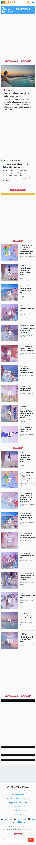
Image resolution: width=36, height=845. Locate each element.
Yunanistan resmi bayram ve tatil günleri (27, 537)
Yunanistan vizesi (18, 806)
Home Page (18, 814)
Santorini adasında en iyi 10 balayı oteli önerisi (27, 618)
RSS (26, 829)
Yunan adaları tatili (18, 790)
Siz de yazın (18, 827)
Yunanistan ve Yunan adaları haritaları (27, 253)
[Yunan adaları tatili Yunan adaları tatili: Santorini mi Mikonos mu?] (18, 760)
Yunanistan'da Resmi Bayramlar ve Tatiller (27, 349)
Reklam (11, 827)
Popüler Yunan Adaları (18, 802)
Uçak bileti (8, 819)
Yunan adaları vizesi (18, 810)
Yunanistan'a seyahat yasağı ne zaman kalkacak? (27, 578)
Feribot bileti (21, 819)
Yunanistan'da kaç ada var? (27, 557)
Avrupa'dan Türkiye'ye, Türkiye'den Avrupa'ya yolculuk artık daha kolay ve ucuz (27, 498)
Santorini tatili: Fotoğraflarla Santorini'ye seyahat (26, 371)
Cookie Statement (18, 829)
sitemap (30, 829)
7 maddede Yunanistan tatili (27, 597)
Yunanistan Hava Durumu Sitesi (25, 430)
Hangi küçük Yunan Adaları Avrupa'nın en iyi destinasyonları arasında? (27, 414)
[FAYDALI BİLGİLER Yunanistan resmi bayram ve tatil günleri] (18, 747)
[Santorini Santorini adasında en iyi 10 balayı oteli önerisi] (18, 700)
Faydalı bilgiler (18, 794)
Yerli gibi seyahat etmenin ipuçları (25, 390)
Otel (32, 819)
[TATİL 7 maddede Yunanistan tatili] (18, 755)
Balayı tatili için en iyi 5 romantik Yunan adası (27, 639)
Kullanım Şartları (28, 827)
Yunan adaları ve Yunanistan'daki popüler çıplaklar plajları (25, 271)
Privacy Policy (7, 829)
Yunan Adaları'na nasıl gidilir (18, 798)
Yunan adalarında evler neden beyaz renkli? (26, 290)
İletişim (6, 827)
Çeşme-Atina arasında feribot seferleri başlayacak (27, 330)
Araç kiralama (19, 822)
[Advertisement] (18, 36)
